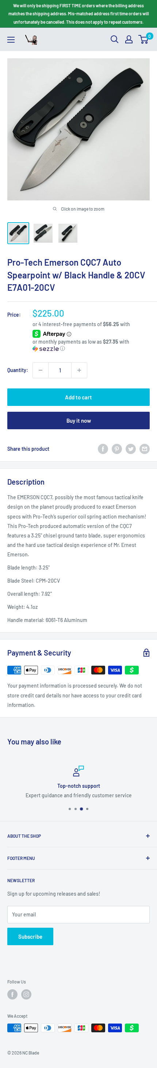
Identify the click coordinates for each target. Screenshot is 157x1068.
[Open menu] (11, 40)
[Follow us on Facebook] (12, 994)
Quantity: (17, 370)
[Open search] (115, 39)
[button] (91, 345)
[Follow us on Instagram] (26, 994)
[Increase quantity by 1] (79, 370)
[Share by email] (144, 449)
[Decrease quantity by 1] (40, 370)
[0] (143, 39)
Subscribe (30, 936)
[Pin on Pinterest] (117, 449)
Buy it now (78, 420)
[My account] (129, 39)
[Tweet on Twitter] (131, 449)
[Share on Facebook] (103, 449)
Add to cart (78, 397)
